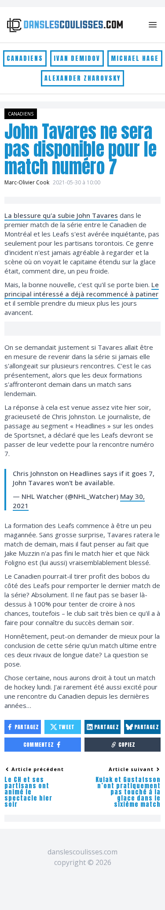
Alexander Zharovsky (82, 78)
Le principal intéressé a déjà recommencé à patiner (81, 289)
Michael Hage (135, 58)
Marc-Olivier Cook (26, 182)
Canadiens (25, 58)
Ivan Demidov (77, 58)
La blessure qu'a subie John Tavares (61, 215)
